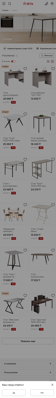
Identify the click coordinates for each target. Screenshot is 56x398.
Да (14, 392)
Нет (42, 392)
